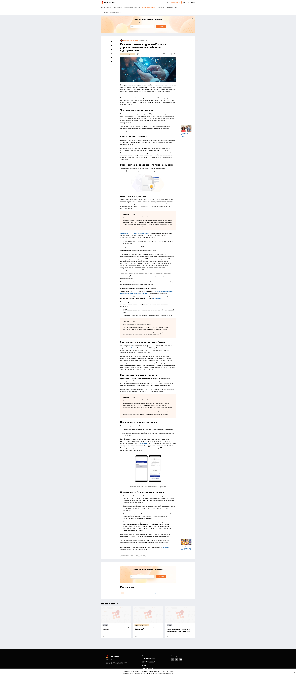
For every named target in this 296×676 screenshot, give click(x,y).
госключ (142, 555)
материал (166, 547)
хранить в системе (151, 448)
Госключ (134, 348)
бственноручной (142, 293)
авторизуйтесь (144, 593)
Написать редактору (147, 668)
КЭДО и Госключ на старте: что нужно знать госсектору (186, 548)
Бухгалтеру (161, 7)
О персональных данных (148, 658)
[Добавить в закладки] (111, 45)
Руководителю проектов (132, 7)
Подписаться (160, 26)
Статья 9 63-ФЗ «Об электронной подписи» (135, 233)
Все (106, 7)
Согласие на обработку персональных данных (148, 662)
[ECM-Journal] (112, 656)
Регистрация (191, 2)
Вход (184, 2)
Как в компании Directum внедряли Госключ (185, 135)
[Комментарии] (111, 41)
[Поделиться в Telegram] (111, 57)
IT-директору (117, 7)
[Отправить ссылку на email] (111, 61)
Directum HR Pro (142, 443)
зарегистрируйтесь (156, 593)
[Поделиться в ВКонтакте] (111, 53)
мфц (137, 555)
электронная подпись (127, 555)
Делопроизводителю (148, 7)
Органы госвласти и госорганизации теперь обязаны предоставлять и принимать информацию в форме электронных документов (179, 630)
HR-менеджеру (172, 7)
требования (157, 298)
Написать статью (176, 2)
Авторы (144, 665)
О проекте (145, 655)
